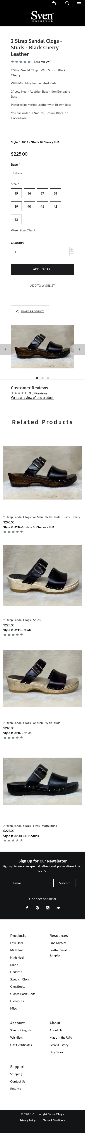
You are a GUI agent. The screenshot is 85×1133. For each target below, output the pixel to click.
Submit (64, 883)
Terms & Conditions (54, 1120)
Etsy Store (56, 1052)
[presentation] (16, 943)
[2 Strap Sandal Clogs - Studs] (42, 575)
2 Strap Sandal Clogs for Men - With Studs (31, 723)
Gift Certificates (21, 1045)
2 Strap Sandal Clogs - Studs (22, 620)
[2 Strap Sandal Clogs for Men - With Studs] (42, 678)
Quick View (42, 502)
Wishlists (16, 1037)
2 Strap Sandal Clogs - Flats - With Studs (30, 826)
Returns (15, 1088)
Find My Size (57, 943)
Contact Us (17, 1081)
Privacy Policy (28, 1120)
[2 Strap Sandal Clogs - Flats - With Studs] (42, 781)
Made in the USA (60, 1037)
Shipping (16, 1074)
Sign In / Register (21, 1030)
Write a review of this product (32, 397)
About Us (55, 1030)
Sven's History (58, 1045)
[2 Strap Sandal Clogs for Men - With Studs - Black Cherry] (42, 472)
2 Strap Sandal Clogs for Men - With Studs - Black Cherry (41, 517)
